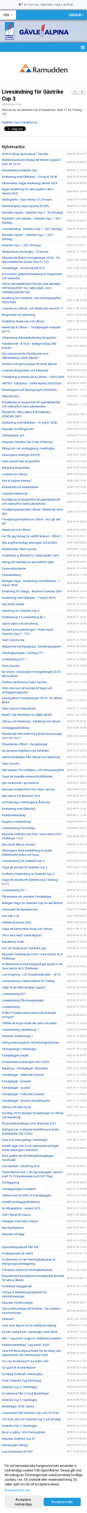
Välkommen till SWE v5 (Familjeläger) (26, 1195)
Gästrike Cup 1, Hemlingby (19, 1425)
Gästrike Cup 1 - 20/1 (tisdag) (21, 245)
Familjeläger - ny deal (16, 1087)
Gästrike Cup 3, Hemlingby (19, 1400)
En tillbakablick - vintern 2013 (21, 1208)
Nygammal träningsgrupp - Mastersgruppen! (31, 646)
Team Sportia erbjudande (18, 708)
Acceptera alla (62, 1502)
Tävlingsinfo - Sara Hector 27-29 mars (27, 199)
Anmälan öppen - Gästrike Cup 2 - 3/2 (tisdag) (32, 212)
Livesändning (11, 1007)
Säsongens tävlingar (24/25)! (21, 455)
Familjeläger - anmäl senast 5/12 (23, 268)
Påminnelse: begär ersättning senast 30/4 (29, 183)
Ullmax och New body (16, 1107)
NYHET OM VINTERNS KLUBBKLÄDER (27, 715)
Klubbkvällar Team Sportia (19, 549)
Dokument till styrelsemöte (20, 909)
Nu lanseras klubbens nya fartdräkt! (25, 750)
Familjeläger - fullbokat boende (23, 1075)
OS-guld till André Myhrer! (19, 1367)
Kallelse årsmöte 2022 (16, 922)
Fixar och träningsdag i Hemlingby (24, 1140)
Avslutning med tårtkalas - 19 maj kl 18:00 (29, 176)
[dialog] (43, 1485)
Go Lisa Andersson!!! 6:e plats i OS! (25, 1361)
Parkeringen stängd (15, 1445)
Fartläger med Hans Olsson (20, 1221)
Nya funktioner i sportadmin (20, 783)
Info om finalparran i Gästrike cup (24, 948)
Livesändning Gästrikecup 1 (20, 1029)
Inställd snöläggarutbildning (20, 1202)
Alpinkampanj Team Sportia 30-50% (25, 206)
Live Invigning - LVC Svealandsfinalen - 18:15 (31, 974)
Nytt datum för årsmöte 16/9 (21, 796)
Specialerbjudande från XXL (20, 1247)
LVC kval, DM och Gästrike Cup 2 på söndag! (31, 1419)
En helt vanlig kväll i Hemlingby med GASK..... (31, 1332)
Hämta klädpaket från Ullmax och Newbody (31, 757)
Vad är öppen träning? (17, 480)
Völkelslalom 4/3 (13, 435)
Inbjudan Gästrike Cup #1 (18, 1438)
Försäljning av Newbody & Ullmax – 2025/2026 (33, 377)
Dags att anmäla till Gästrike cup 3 (24, 867)
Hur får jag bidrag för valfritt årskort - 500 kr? (31, 536)
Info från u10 (10, 916)
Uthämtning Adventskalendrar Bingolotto (29, 337)
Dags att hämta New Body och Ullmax (27, 929)
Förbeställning (11, 575)
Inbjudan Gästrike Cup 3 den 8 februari (27, 442)
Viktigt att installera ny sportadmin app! (28, 562)
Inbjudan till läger (13, 1234)
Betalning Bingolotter (16, 467)
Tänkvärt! (8, 1319)
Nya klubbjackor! (13, 1227)
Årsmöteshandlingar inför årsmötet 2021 (29, 1123)
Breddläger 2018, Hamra (18, 1406)
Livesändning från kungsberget (23, 1000)
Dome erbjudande (14, 568)
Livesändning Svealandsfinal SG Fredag (28, 981)
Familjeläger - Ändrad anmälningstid (26, 1100)
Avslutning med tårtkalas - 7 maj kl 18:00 (28, 597)
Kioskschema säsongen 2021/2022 (25, 1062)
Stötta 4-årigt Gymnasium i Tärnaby (25, 154)
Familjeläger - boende (16, 1081)
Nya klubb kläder (13, 604)
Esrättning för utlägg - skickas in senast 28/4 (31, 591)
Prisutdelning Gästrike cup (19, 170)
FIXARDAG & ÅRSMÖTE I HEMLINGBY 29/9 (30, 555)
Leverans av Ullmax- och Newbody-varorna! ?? (32, 308)
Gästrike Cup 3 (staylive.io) (19, 122)
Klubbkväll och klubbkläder (20, 487)
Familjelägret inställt (15, 1055)
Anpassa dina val (17, 1490)
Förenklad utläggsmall (17, 1286)
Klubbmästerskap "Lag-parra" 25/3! (25, 1345)
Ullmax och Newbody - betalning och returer (31, 721)
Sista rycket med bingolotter (21, 461)
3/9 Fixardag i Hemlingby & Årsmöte (26, 802)
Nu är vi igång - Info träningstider (23, 1432)
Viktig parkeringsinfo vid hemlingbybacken (30, 1042)
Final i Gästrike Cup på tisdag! (22, 1380)
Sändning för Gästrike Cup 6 (20, 610)
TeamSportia (10, 396)
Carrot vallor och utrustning (20, 623)
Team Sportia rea (13, 640)
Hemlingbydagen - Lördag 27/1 (23, 653)
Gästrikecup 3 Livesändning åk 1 (23, 617)
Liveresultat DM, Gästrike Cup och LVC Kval (30, 1413)
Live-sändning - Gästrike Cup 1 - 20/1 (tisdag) (32, 229)
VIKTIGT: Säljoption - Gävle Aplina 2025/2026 (31, 383)
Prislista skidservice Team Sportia (24, 682)
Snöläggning (10, 1182)
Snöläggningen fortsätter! (19, 1189)
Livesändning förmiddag (18, 828)
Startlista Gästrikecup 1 (17, 1036)
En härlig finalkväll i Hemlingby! (22, 1374)
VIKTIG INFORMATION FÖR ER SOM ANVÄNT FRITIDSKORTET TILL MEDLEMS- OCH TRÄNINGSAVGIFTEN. (31, 288)
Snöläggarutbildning (15, 728)
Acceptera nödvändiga (23, 1502)
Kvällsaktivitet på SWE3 (17, 1253)
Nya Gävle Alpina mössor (18, 844)
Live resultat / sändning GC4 (20, 1166)
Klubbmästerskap (14, 815)
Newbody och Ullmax (16, 529)
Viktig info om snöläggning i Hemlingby (28, 448)
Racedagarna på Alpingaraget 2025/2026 (29, 390)
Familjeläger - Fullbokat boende (23, 1094)
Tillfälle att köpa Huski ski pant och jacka (29, 1023)
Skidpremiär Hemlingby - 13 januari (25, 251)
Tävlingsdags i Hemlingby (19, 1049)
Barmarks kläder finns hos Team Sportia (28, 789)
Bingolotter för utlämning (18, 315)
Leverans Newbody (15, 493)
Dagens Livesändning (16, 821)
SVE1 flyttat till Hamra (16, 1214)
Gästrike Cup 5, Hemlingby (19, 1387)
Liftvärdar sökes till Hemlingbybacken (27, 1270)
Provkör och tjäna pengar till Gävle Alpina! (29, 364)
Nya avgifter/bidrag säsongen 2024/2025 (29, 542)
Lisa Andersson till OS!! (17, 1451)
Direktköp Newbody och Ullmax (23, 321)
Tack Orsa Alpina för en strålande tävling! (29, 1325)
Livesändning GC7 (14, 994)
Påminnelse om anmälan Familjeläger (26, 896)
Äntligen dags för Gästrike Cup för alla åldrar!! (32, 903)
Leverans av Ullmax (14, 474)
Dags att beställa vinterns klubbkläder (27, 776)
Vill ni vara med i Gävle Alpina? (22, 935)
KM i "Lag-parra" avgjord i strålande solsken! (31, 1338)
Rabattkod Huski (13, 941)
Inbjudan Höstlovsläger (17, 1302)
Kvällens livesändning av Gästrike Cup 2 (28, 873)
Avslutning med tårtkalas (18, 808)
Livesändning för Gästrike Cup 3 (23, 861)
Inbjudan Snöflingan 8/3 (18, 429)
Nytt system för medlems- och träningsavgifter (33, 770)
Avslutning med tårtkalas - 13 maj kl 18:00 (29, 422)
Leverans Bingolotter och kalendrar (25, 370)
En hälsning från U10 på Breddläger (25, 1393)
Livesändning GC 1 (14, 659)
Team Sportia (10, 666)
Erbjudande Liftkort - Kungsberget (24, 744)
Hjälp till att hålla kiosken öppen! (23, 987)
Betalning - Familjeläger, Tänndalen (25, 1068)
